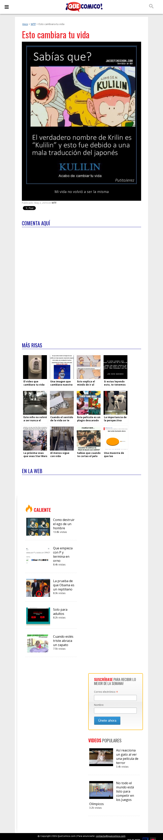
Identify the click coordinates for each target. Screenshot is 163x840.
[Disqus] (81, 282)
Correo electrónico (106, 692)
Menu (6, 7)
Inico (25, 24)
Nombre (99, 705)
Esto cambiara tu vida (55, 34)
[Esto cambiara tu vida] (81, 183)
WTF (33, 24)
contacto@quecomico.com (110, 835)
